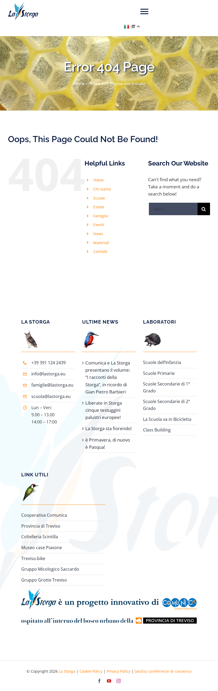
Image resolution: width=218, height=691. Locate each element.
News (98, 233)
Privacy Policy (118, 671)
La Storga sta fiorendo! (108, 428)
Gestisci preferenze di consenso (163, 671)
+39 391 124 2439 (48, 363)
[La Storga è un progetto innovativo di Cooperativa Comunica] (109, 590)
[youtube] (109, 681)
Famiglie (100, 215)
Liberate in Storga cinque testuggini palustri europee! (103, 410)
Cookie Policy (90, 671)
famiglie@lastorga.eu (52, 385)
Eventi (98, 224)
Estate (98, 206)
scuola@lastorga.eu (51, 396)
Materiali (101, 242)
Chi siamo (102, 189)
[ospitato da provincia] (109, 612)
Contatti (100, 251)
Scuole (99, 198)
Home (79, 83)
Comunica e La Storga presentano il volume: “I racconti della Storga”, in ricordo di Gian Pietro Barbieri (107, 377)
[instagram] (118, 681)
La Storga (67, 671)
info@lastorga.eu (48, 374)
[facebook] (99, 681)
